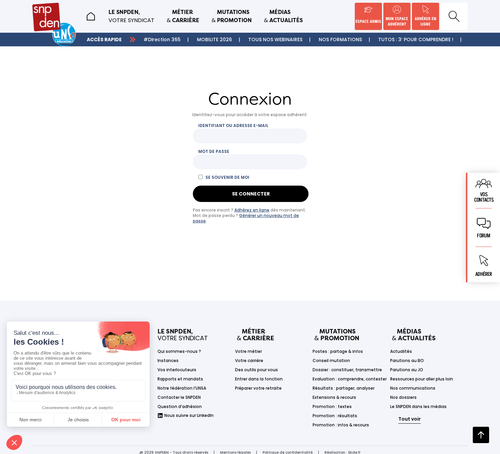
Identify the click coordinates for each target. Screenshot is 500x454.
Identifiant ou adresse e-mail (233, 125)
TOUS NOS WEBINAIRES (275, 39)
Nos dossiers (403, 397)
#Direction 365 (162, 39)
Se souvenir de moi (227, 177)
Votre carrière (249, 360)
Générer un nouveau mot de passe (246, 218)
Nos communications (412, 388)
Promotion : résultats (335, 416)
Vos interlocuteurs (176, 370)
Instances (168, 360)
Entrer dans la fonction (259, 379)
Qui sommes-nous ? (179, 351)
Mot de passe (213, 151)
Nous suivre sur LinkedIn (189, 415)
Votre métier (248, 351)
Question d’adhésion (179, 406)
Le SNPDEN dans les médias (418, 406)
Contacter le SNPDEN (179, 397)
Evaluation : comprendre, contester (350, 379)
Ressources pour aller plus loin (421, 379)
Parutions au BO (407, 360)
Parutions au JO (406, 370)
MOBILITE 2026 (214, 39)
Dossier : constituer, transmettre (347, 370)
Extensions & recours (334, 397)
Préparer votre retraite (258, 388)
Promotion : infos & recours (341, 425)
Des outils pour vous (256, 370)
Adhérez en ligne (251, 210)
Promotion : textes (332, 406)
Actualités (401, 351)
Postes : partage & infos (338, 351)
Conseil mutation (331, 360)
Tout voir (409, 419)
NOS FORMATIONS (340, 39)
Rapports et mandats (180, 379)
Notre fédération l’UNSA (181, 388)
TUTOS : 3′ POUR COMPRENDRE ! (415, 39)
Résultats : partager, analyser (343, 388)
